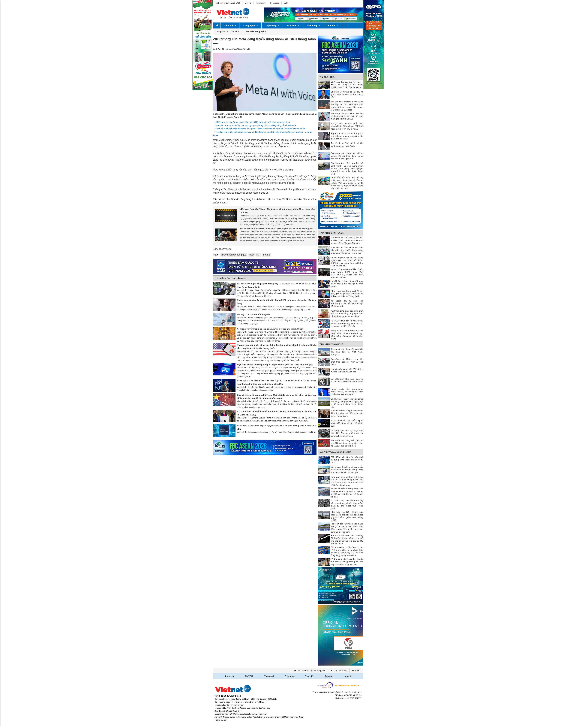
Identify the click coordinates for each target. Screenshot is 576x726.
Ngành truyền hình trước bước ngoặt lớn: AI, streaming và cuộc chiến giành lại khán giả (347, 392)
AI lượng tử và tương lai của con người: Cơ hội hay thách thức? (270, 329)
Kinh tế (331, 25)
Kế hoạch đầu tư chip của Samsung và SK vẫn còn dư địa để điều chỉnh (347, 303)
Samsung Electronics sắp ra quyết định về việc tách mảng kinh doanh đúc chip (276, 427)
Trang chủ (220, 31)
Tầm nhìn (292, 25)
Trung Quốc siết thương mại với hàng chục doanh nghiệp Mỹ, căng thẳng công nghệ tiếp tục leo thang (347, 334)
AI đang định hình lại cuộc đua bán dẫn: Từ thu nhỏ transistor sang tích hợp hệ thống (347, 433)
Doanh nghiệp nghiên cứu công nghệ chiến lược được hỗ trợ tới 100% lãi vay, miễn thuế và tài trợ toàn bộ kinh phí (347, 261)
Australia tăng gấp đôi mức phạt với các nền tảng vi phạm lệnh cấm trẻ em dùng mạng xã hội (347, 313)
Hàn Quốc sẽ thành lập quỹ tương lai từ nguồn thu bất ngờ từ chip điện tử (347, 284)
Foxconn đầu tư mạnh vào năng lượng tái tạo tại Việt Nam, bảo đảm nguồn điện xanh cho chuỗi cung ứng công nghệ (347, 528)
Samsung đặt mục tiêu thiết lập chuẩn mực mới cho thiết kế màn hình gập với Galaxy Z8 (347, 116)
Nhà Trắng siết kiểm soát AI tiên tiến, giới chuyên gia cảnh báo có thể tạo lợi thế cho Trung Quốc (347, 293)
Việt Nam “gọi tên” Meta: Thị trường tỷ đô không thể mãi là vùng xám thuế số (277, 211)
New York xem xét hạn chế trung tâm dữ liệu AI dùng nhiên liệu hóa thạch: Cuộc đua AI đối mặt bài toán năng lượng (347, 481)
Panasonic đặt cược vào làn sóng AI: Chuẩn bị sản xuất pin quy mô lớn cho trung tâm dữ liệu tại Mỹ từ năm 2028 (347, 539)
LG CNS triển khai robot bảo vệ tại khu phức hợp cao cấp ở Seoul (347, 380)
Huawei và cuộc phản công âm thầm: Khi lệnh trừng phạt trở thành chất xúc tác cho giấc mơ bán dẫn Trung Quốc (276, 347)
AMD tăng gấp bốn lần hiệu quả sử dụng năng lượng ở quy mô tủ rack (347, 460)
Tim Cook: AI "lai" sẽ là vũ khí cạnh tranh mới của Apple (347, 144)
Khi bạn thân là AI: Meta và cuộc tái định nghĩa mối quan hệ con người (276, 228)
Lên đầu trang (340, 670)
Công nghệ (249, 25)
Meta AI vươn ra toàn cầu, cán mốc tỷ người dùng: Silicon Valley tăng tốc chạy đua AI (256, 125)
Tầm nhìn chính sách (332, 233)
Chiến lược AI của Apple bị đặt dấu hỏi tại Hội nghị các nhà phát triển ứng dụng (253, 122)
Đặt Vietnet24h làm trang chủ (312, 670)
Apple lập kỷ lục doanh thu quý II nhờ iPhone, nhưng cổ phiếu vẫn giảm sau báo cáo (347, 136)
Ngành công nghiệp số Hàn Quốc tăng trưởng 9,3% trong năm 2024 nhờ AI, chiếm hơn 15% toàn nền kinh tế (347, 273)
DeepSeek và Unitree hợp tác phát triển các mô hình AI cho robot (347, 362)
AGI (258, 254)
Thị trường (270, 25)
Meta (251, 254)
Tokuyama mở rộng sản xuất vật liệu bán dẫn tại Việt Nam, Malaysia (347, 352)
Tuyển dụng (261, 3)
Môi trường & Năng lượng (335, 452)
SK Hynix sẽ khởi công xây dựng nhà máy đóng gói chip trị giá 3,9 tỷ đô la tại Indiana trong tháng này (347, 403)
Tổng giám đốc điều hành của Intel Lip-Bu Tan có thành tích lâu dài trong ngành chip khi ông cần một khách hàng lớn (276, 382)
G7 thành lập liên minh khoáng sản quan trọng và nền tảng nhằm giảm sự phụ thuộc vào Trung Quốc (347, 504)
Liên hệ (248, 3)
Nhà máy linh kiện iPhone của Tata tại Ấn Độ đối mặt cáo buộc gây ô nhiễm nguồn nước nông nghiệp (347, 516)
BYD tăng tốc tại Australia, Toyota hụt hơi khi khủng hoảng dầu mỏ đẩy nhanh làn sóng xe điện (347, 562)
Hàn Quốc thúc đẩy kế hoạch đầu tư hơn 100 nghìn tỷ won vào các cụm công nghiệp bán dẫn (347, 323)
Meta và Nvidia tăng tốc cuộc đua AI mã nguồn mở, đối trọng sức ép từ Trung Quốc (347, 413)
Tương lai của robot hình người (253, 314)
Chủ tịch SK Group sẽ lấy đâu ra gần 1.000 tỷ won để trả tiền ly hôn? (347, 94)
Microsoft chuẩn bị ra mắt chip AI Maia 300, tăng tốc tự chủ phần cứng (347, 423)
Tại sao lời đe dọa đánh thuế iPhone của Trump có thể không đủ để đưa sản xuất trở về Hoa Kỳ (276, 413)
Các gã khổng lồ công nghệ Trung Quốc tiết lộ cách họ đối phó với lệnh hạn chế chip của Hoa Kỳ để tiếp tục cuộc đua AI (276, 396)
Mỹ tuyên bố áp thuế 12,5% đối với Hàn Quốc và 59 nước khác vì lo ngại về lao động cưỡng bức (347, 240)
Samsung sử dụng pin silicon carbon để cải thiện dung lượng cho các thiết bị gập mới (347, 156)
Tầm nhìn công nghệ (331, 344)
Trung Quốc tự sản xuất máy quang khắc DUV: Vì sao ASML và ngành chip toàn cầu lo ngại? (347, 126)
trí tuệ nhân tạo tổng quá (233, 254)
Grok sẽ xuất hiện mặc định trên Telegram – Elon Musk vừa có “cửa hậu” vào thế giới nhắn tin (260, 128)
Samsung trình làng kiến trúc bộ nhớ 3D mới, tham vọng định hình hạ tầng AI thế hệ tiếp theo (347, 443)
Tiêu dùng (312, 25)
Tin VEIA (228, 25)
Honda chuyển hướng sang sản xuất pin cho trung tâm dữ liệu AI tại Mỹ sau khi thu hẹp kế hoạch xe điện (347, 492)
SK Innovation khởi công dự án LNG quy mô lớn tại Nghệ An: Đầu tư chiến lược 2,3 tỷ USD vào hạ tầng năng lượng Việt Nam (347, 551)
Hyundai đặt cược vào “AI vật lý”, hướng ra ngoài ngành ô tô (347, 370)
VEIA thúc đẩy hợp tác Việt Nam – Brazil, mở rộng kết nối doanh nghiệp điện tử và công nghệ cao (347, 84)
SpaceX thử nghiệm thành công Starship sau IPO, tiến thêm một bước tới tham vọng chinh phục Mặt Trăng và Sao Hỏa (347, 105)
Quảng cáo (274, 3)
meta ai (266, 254)
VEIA (286, 3)
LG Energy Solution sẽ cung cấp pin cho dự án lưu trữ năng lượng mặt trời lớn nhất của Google (347, 470)
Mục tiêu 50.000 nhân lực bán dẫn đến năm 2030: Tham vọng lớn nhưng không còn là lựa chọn (347, 250)
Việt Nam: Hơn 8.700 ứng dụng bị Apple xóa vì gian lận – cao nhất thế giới (275, 364)
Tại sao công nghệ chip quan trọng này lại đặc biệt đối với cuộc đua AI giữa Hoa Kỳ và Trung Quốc (276, 285)
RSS (357, 670)
